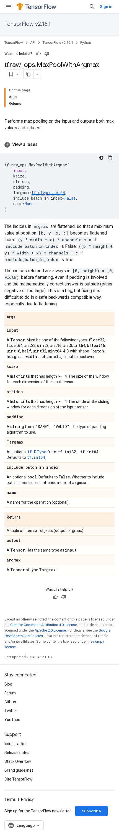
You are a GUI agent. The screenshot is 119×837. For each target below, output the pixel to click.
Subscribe (91, 810)
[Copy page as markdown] (28, 74)
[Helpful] (38, 54)
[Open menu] (8, 6)
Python (85, 42)
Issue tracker (15, 743)
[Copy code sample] (110, 157)
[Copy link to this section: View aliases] (43, 144)
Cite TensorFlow (18, 779)
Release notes (16, 752)
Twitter (10, 711)
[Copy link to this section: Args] (21, 317)
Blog (8, 684)
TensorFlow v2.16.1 (27, 23)
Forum (10, 693)
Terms (10, 799)
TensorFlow (13, 42)
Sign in (106, 6)
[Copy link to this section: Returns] (26, 517)
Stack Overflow (17, 761)
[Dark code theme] (101, 157)
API (32, 42)
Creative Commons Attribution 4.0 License (43, 625)
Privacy (27, 799)
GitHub (10, 702)
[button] (59, 144)
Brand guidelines (18, 770)
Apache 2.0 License (50, 630)
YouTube (12, 719)
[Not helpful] (47, 54)
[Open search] (92, 6)
